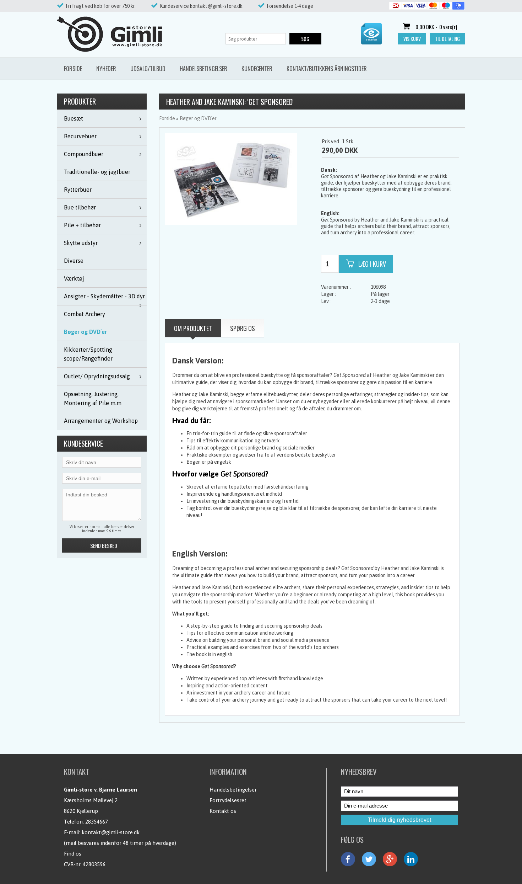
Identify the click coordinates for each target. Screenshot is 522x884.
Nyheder (106, 68)
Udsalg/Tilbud (147, 68)
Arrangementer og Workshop (101, 420)
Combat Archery (84, 314)
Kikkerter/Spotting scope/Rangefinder (88, 354)
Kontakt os (223, 811)
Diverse (73, 260)
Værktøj (74, 278)
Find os (72, 854)
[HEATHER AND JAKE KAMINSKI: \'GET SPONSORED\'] (231, 178)
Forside (73, 68)
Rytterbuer (78, 189)
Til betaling (447, 38)
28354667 (96, 822)
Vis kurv (412, 38)
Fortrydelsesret (228, 800)
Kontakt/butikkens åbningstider (327, 68)
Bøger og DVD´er (85, 332)
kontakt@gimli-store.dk (111, 832)
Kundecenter (256, 68)
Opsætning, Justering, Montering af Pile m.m (92, 398)
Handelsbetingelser (203, 68)
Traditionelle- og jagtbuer (97, 172)
